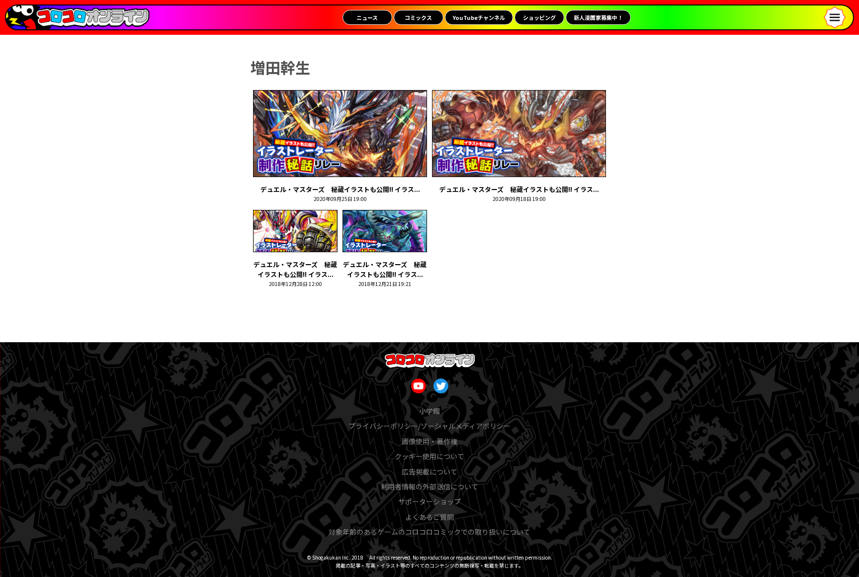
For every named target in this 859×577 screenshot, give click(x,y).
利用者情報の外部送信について (429, 486)
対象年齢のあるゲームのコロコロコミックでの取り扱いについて (429, 532)
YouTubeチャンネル (479, 17)
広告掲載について (429, 472)
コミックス (418, 17)
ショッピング (539, 17)
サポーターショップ (429, 501)
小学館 (429, 411)
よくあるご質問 (429, 517)
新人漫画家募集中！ (598, 17)
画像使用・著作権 (429, 441)
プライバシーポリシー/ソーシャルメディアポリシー (429, 426)
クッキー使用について (429, 456)
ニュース (367, 17)
